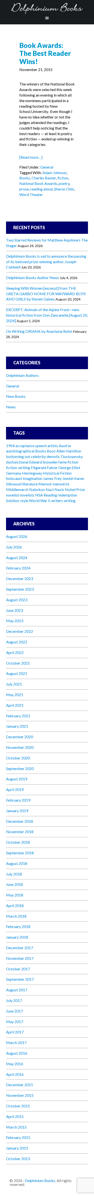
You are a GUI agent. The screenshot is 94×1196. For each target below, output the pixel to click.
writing (69, 500)
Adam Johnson (54, 172)
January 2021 (17, 726)
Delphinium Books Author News (32, 277)
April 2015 (15, 1116)
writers (57, 500)
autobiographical (20, 451)
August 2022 (16, 642)
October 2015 (18, 1106)
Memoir (45, 484)
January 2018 (17, 937)
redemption (67, 495)
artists (52, 445)
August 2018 (16, 863)
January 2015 (17, 1148)
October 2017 (18, 969)
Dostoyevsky (72, 456)
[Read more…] (30, 157)
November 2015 (20, 1095)
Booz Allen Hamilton (64, 451)
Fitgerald (38, 467)
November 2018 (20, 831)
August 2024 (16, 557)
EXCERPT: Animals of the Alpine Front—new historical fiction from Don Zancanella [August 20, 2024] (47, 315)
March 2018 (16, 916)
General (46, 167)
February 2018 (18, 926)
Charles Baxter (44, 178)
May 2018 (14, 895)
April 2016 (15, 1074)
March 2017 (16, 1042)
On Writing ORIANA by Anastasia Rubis (39, 331)
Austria (65, 445)
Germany (13, 473)
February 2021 (18, 715)
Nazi (50, 489)
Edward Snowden (43, 462)
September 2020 (20, 768)
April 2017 (15, 1032)
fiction (62, 178)
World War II (39, 500)
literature (30, 484)
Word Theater (31, 194)
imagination (32, 478)
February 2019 (18, 800)
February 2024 (18, 568)
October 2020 (18, 758)
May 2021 (14, 694)
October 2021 (18, 663)
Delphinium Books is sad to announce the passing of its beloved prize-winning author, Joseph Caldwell (46, 261)
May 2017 (14, 1021)
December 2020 (19, 736)
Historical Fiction (57, 473)
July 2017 (14, 1000)
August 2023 (16, 599)
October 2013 (18, 1158)
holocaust (14, 478)
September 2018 (20, 852)
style (24, 500)
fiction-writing (18, 467)
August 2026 (16, 536)
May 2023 (14, 620)
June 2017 (14, 1011)
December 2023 (19, 578)
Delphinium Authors (22, 375)
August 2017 (16, 989)
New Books (16, 396)
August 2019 (16, 779)
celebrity (38, 456)
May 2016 (14, 1063)
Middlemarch (17, 489)
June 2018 (14, 884)
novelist (12, 495)
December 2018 (19, 821)
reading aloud (41, 189)
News (11, 407)
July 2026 (14, 547)
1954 (10, 445)
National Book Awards (38, 183)
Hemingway (32, 473)
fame (62, 462)
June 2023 (14, 610)
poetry (64, 183)
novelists (27, 495)
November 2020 (20, 747)
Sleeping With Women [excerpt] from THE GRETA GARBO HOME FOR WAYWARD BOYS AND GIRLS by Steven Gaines (46, 293)
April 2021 (15, 705)
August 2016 (16, 1053)
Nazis (59, 489)
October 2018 (18, 842)
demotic (53, 456)
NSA (39, 495)
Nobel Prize (75, 489)
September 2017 (20, 979)
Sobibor (13, 500)
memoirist (61, 484)
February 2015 (18, 1137)
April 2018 (15, 905)
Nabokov (37, 489)
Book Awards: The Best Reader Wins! (45, 53)
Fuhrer (52, 467)
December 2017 (19, 947)
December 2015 (19, 1084)
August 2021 (16, 673)
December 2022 (19, 631)
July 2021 (14, 684)
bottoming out (18, 456)
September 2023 (20, 589)
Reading (50, 495)
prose (24, 189)
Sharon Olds (64, 189)
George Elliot (69, 467)
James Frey (52, 478)
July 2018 (14, 874)
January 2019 (17, 810)
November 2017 (20, 958)
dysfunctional (17, 462)
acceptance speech (31, 445)
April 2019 (15, 789)
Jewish (68, 478)
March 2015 (16, 1127)
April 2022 (15, 652)
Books (24, 178)
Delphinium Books (47, 8)
